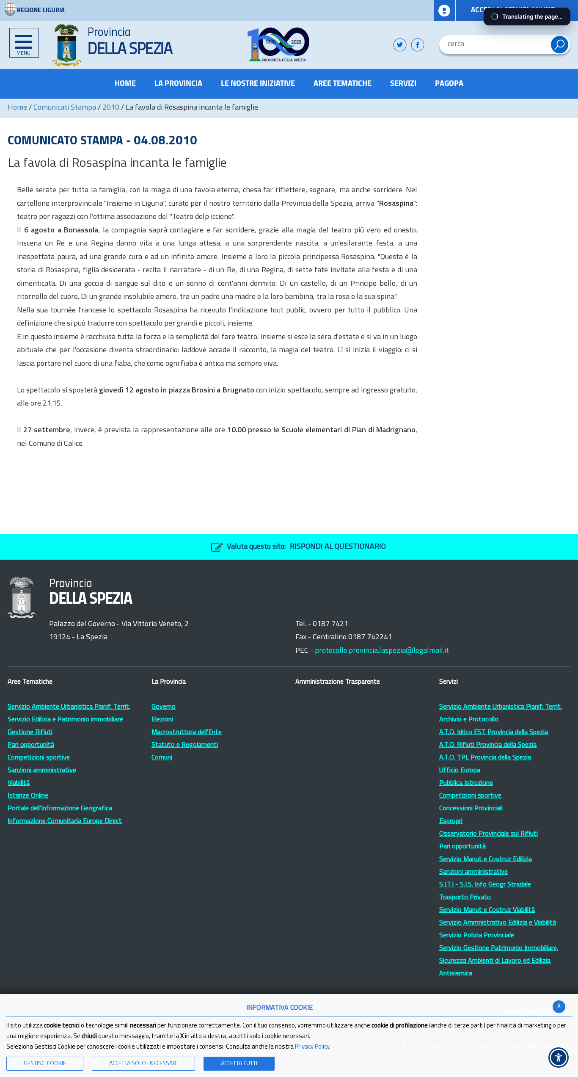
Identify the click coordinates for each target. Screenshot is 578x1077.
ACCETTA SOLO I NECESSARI (143, 1063)
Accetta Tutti (239, 1063)
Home (17, 108)
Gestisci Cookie (45, 1063)
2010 (110, 108)
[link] (279, 44)
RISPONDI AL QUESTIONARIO (338, 547)
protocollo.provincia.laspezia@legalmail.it (382, 651)
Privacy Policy (312, 1047)
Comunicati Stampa (64, 108)
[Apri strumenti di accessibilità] (558, 1057)
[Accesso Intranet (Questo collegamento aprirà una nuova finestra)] (445, 10)
